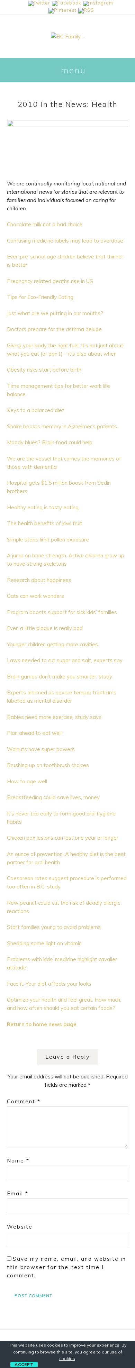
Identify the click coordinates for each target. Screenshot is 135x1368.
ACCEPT (24, 1364)
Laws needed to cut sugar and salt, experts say (65, 660)
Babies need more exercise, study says (54, 717)
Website (20, 1226)
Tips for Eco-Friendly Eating (40, 297)
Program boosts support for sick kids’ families (62, 612)
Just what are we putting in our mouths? (55, 313)
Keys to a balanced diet (35, 410)
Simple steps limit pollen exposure (48, 539)
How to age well (27, 781)
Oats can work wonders (35, 596)
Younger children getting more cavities (52, 644)
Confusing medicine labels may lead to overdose (65, 240)
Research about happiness (39, 580)
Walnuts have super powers (41, 749)
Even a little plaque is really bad (45, 628)
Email (17, 1193)
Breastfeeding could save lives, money (53, 797)
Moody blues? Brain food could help (49, 442)
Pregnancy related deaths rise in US (50, 281)
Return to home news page (41, 1024)
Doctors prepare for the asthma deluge (54, 329)
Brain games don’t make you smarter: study (59, 676)
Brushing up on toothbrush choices (48, 765)
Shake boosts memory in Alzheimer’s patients (62, 426)
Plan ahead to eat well (34, 733)
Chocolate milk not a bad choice (44, 224)
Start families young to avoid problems (54, 927)
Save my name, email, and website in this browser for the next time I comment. (66, 1267)
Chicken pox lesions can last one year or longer (62, 838)
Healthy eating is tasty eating (43, 507)
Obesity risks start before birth (44, 369)
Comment (23, 1101)
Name (18, 1160)
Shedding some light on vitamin (44, 943)
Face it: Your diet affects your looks (49, 984)
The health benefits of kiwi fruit (44, 523)
